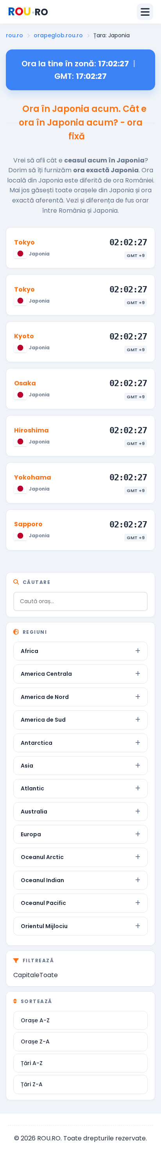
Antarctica (36, 743)
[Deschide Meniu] (145, 12)
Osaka (25, 383)
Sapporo (28, 524)
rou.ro (14, 35)
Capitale (26, 975)
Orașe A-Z (35, 1020)
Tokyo (24, 242)
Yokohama (32, 477)
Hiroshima (31, 430)
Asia (27, 766)
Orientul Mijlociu (44, 926)
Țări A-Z (32, 1063)
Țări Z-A (32, 1084)
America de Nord (45, 697)
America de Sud (43, 720)
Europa (31, 834)
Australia (34, 811)
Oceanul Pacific (43, 903)
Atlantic (32, 788)
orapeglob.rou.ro (58, 35)
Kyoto (24, 336)
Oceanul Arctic (42, 857)
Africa (29, 651)
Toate (48, 975)
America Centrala (46, 674)
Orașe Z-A (35, 1041)
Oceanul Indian (42, 880)
